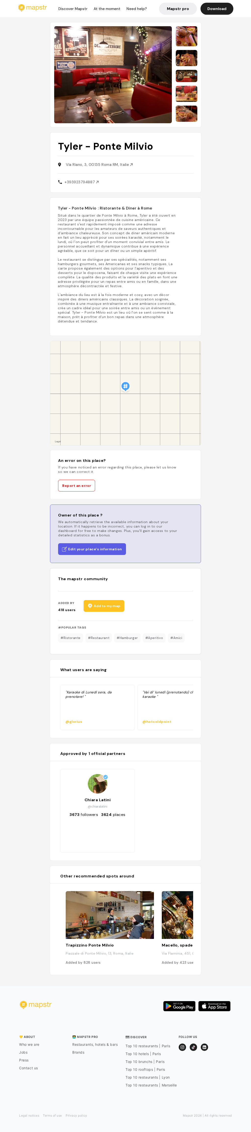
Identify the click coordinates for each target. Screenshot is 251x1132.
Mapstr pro (178, 8)
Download (216, 8)
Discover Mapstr (73, 8)
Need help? (136, 8)
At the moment (107, 8)
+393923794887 (80, 182)
